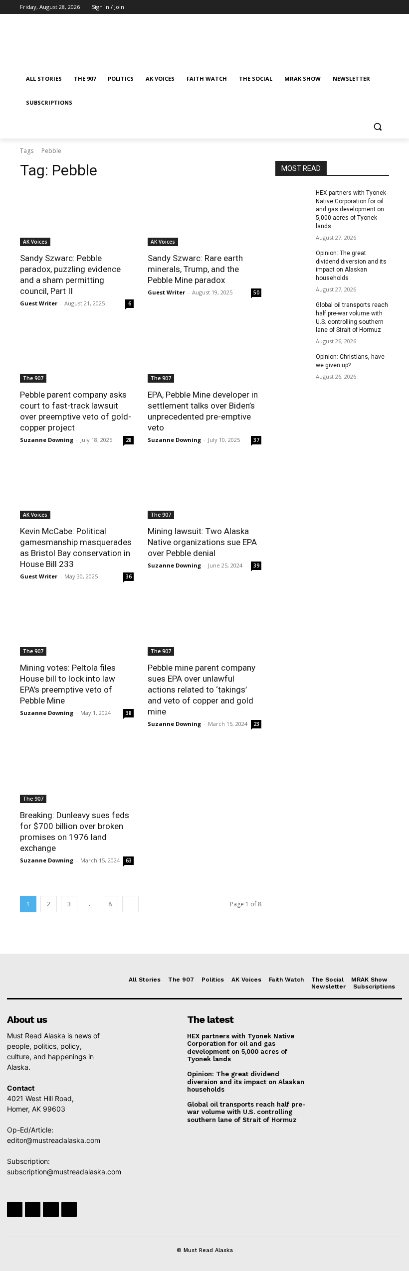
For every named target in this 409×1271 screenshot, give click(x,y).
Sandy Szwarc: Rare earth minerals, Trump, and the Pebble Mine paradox (195, 269)
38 (129, 712)
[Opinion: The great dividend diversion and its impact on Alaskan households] (292, 261)
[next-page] (130, 904)
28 (129, 439)
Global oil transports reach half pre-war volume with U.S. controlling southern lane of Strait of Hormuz (246, 1112)
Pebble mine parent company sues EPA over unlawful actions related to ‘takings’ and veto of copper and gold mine (201, 689)
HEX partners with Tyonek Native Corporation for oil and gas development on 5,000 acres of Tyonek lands (351, 209)
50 (256, 292)
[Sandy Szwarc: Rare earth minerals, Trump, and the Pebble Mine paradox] (204, 217)
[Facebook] (328, 7)
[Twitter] (356, 7)
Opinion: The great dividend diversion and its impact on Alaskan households (245, 1081)
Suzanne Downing (46, 439)
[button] (377, 127)
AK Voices (35, 241)
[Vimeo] (369, 7)
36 (129, 576)
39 (256, 565)
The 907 (33, 378)
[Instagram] (342, 7)
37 (256, 439)
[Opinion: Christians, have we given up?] (292, 365)
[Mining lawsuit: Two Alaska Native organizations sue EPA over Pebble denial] (204, 490)
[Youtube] (383, 7)
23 (256, 723)
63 (129, 860)
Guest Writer (38, 303)
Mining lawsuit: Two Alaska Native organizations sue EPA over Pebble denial (202, 542)
